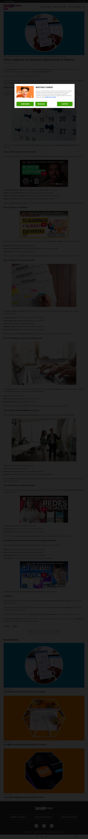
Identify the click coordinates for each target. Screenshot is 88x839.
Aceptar (65, 104)
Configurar (25, 104)
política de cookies (50, 97)
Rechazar (41, 104)
